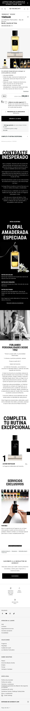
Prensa (3, 667)
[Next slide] (28, 450)
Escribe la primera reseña (15, 546)
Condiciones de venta (7, 689)
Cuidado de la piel (6, 647)
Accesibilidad (4, 632)
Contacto (3, 626)
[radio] (4, 96)
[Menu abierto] (2, 8)
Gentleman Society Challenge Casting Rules (12, 691)
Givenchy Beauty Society (8, 662)
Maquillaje (4, 645)
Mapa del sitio (5, 707)
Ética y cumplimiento (6, 693)
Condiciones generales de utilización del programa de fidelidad (14, 686)
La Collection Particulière (7, 650)
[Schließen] (28, 3)
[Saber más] (25, 102)
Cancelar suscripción (6, 630)
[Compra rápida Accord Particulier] (26, 464)
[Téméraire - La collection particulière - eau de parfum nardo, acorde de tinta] (15, 43)
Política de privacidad (7, 680)
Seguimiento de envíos (7, 628)
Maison (3, 660)
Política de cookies (6, 682)
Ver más (5, 130)
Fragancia (4, 643)
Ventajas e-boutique (6, 669)
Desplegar (26, 91)
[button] (25, 9)
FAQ (2, 624)
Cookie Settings (8, 695)
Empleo (3, 665)
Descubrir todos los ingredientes (15, 302)
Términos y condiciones (7, 684)
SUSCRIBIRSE (15, 576)
